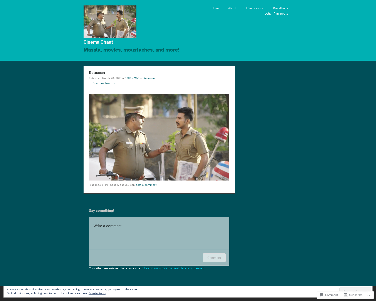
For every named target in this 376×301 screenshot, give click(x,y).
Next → (110, 83)
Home (216, 8)
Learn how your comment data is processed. (174, 268)
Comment (214, 257)
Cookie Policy (97, 293)
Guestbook (280, 8)
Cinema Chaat (98, 42)
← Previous (96, 83)
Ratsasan (149, 78)
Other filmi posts (276, 13)
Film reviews (254, 8)
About (232, 8)
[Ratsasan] (159, 179)
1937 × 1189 (132, 78)
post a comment (146, 184)
